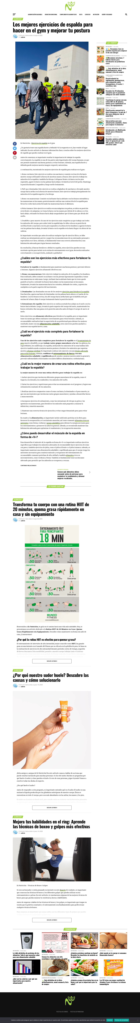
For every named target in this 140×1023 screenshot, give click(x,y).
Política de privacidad (77, 1012)
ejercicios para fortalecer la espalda (75, 291)
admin (23, 37)
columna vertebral (33, 351)
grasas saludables (53, 423)
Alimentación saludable (35, 14)
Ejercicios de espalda (39, 143)
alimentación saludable (50, 324)
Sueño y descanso (107, 14)
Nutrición (96, 14)
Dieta (80, 14)
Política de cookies (62, 1012)
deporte (63, 890)
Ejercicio (87, 14)
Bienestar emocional (51, 14)
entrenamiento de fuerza (63, 353)
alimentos (70, 455)
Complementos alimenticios (68, 14)
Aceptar (109, 1020)
